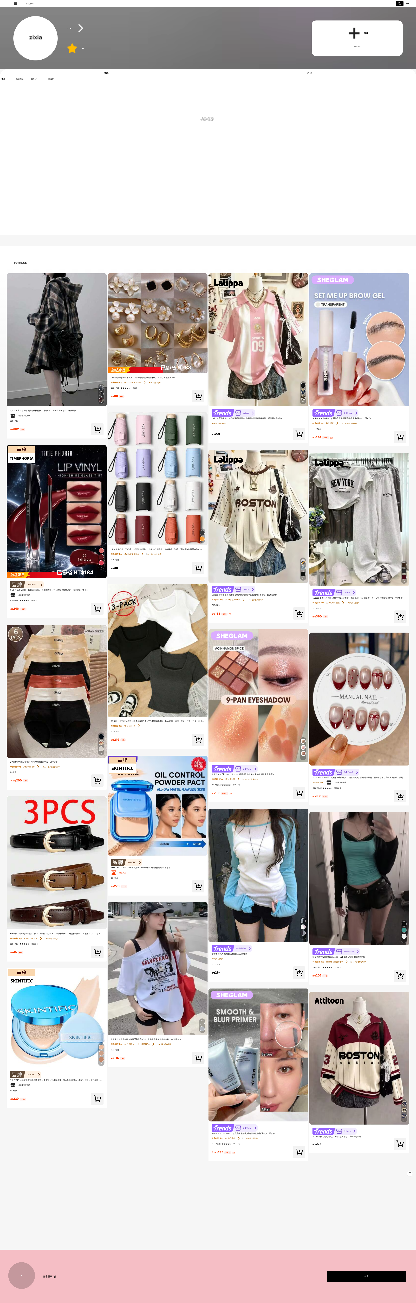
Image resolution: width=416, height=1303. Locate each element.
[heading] (183, 28)
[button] (10, 3)
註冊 (366, 1276)
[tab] (104, 72)
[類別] (15, 3)
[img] (57, 575)
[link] (35, 38)
